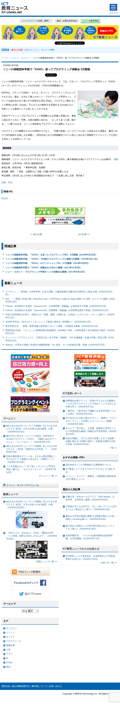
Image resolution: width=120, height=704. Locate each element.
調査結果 (10, 645)
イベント (10, 632)
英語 (8, 666)
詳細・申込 (7, 182)
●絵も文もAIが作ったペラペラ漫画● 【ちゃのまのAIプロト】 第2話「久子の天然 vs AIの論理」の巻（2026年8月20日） (31, 428)
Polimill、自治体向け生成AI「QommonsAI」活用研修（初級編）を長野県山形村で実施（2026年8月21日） (57, 310)
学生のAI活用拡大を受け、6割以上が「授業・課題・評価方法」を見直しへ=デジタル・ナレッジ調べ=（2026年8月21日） (60, 316)
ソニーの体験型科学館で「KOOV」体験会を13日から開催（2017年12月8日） (43, 267)
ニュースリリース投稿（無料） (36, 21)
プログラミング (13, 641)
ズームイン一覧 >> (48, 476)
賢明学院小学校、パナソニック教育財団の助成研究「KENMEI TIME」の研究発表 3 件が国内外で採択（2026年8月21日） (60, 332)
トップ (5, 58)
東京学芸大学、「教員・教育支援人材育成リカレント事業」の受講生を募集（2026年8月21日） (52, 326)
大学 (8, 649)
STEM (9, 662)
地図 (116, 159)
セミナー (10, 637)
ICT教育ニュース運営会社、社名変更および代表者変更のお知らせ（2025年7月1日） (90, 557)
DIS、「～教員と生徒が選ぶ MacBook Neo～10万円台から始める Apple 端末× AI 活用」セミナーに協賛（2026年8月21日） (60, 300)
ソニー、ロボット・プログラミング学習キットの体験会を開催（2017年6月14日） (45, 271)
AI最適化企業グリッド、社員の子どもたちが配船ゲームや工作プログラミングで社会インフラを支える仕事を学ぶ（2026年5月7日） (91, 403)
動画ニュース (10, 494)
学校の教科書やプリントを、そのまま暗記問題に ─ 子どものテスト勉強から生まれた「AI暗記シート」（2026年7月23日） (31, 459)
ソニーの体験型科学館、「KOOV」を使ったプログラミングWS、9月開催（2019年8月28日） (51, 254)
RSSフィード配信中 (30, 572)
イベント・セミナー (20, 58)
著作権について (39, 686)
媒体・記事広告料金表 (67, 21)
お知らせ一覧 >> (108, 562)
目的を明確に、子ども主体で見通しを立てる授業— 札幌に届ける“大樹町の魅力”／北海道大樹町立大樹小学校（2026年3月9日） (91, 441)
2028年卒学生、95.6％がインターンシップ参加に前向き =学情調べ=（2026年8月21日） (48, 321)
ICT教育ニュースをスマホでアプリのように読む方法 (90, 470)
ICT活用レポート (72, 393)
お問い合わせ (55, 686)
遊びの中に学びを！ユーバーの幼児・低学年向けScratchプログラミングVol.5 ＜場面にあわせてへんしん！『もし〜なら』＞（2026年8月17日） (31, 439)
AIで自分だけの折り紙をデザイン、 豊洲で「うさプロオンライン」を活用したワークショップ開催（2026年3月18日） (91, 421)
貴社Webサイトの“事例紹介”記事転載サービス (88, 464)
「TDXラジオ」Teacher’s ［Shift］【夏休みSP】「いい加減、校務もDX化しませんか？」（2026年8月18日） (31, 536)
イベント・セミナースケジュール (22, 485)
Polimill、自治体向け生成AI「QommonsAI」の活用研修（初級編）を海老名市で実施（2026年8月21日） (56, 306)
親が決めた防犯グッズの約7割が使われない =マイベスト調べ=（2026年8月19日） (90, 527)
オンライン (11, 628)
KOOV (5, 198)
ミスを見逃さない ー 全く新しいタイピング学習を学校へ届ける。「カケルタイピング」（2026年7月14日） (31, 469)
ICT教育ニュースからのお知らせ (81, 548)
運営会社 (6, 686)
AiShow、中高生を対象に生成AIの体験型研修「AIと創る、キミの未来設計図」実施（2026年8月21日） (56, 344)
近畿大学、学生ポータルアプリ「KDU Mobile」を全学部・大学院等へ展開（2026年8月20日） (90, 498)
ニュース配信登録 (90, 21)
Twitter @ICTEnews (30, 593)
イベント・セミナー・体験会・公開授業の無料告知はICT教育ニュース (91, 477)
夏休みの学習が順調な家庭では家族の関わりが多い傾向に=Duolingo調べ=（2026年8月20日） (91, 517)
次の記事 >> (84, 234)
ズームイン (9, 418)
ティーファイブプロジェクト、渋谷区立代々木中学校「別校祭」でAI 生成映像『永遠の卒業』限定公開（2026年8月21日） (59, 339)
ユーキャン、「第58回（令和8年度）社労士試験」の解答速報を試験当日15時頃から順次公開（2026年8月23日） (58, 293)
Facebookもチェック (30, 583)
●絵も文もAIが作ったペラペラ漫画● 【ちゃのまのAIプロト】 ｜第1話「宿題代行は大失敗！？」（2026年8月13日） (31, 449)
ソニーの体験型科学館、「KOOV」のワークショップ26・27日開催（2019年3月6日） (47, 263)
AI (7, 658)
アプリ (9, 654)
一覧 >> (113, 448)
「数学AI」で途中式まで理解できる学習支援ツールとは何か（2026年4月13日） (91, 412)
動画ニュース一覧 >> (47, 561)
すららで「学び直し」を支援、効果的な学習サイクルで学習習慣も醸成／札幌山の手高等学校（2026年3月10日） (91, 431)
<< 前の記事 (36, 234)
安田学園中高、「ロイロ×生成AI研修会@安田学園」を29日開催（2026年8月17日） (89, 537)
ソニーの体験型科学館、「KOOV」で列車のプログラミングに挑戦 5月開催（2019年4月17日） (52, 259)
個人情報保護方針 (21, 686)
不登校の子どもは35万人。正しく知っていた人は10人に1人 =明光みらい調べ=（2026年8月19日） (91, 508)
